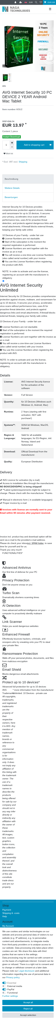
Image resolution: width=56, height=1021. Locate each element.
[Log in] (16, 2)
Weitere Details (12, 188)
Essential (11, 983)
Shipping (22, 161)
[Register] (21, 2)
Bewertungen (11, 197)
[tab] (28, 179)
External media (14, 986)
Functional (12, 992)
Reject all (28, 1008)
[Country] (25, 2)
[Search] (36, 2)
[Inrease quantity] (12, 143)
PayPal (10, 989)
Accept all (28, 1002)
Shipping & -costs (10, 913)
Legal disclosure (27, 971)
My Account (8, 926)
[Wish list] (41, 2)
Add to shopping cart (34, 145)
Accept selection (28, 1015)
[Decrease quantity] (12, 147)
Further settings (10, 996)
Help (4, 916)
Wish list (9, 153)
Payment (6, 910)
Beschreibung (11, 179)
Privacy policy (12, 977)
